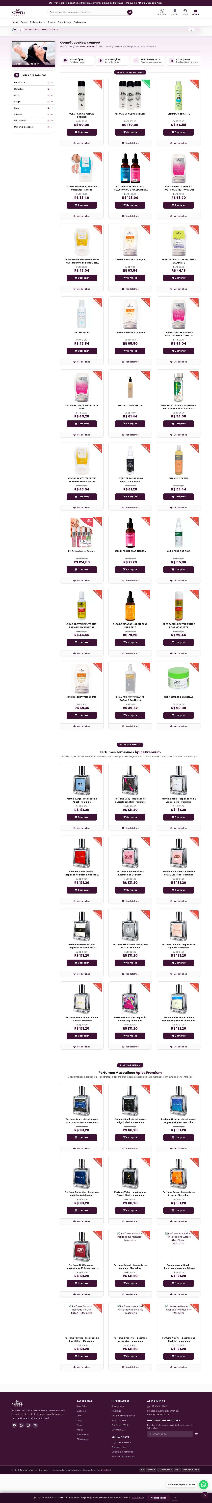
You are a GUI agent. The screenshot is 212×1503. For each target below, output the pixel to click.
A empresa (118, 1434)
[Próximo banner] (191, 44)
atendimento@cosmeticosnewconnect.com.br (163, 1441)
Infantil (31, 143)
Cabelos (31, 117)
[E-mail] (35, 1454)
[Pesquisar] (129, 12)
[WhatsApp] (21, 1454)
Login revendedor (121, 1471)
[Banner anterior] (20, 44)
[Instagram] (28, 1454)
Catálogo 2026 (120, 1453)
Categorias (36, 22)
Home (15, 22)
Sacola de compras (122, 1480)
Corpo (31, 130)
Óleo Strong (64, 22)
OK (196, 1462)
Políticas (116, 1439)
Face (31, 136)
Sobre (24, 22)
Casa (31, 124)
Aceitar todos (158, 1497)
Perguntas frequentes (123, 1444)
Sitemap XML (118, 1458)
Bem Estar (31, 111)
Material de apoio (31, 155)
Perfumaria (80, 22)
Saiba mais (138, 1497)
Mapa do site (119, 1449)
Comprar (83, 160)
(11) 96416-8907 (159, 1434)
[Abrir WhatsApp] (203, 1484)
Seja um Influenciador (123, 1485)
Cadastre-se (119, 1475)
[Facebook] (14, 1454)
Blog (50, 22)
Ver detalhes (83, 171)
